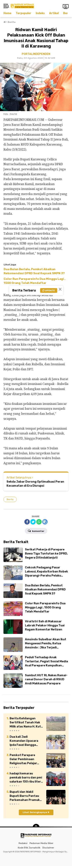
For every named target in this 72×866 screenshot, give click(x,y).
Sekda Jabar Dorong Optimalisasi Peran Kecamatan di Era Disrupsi (35, 483)
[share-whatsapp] (39, 522)
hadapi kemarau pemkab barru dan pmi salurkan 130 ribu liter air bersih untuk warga (26, 778)
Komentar (37, 531)
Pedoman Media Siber (41, 843)
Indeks (40, 13)
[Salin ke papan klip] (45, 522)
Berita (10, 499)
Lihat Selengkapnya (35, 812)
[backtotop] (36, 827)
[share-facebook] (27, 522)
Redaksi (23, 843)
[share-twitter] (33, 522)
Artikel (54, 13)
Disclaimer (48, 847)
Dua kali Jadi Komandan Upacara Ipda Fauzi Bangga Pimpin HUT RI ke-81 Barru (24, 741)
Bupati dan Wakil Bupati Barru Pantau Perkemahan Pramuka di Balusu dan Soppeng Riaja (26, 796)
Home (7, 13)
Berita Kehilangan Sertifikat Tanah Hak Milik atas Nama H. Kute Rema (26, 723)
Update (49, 290)
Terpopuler (23, 13)
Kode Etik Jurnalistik (29, 847)
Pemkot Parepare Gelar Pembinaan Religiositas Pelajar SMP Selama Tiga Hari (25, 759)
